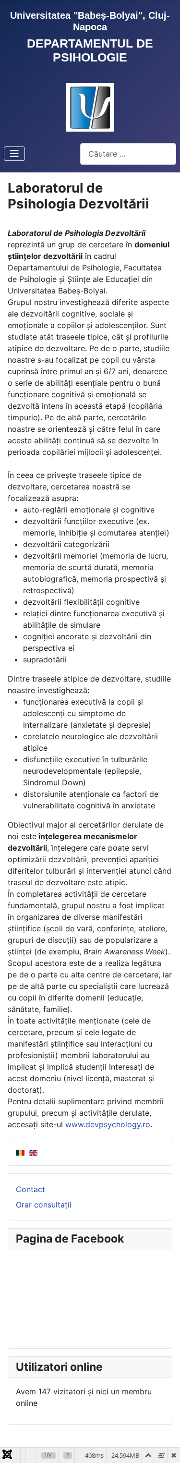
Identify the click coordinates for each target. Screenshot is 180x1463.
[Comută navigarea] (14, 153)
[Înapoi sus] (163, 1445)
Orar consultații (44, 1204)
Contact (30, 1189)
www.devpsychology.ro (107, 1124)
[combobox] (128, 154)
